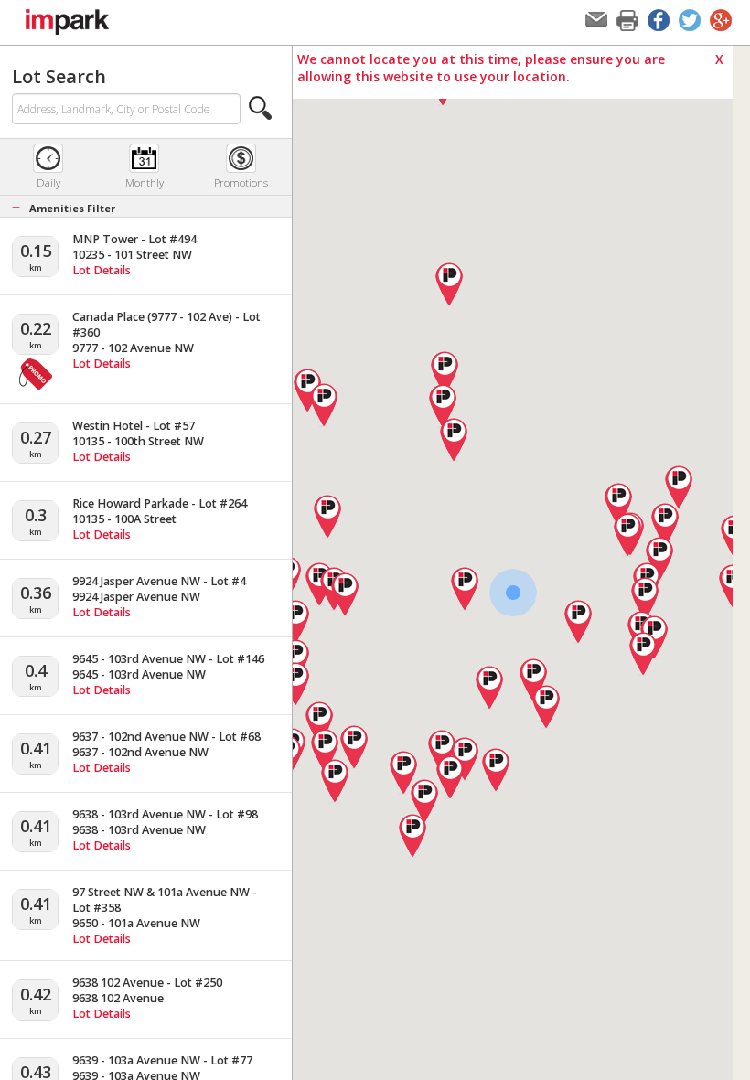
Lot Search (59, 76)
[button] (260, 108)
